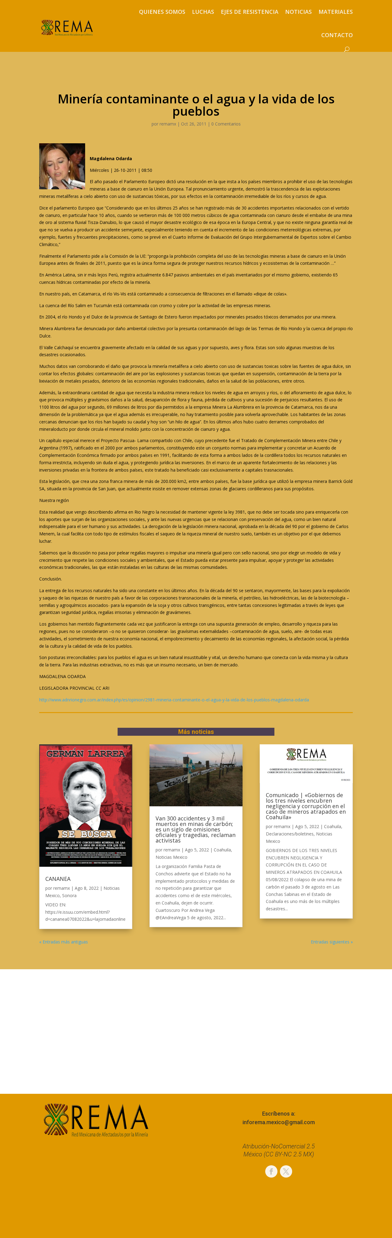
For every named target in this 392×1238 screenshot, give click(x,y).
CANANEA (57, 878)
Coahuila (222, 850)
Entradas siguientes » (332, 942)
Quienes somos (162, 11)
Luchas (203, 11)
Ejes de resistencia (249, 11)
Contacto (337, 35)
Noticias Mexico (171, 857)
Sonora (69, 895)
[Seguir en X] (286, 1171)
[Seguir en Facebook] (271, 1171)
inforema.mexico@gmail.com (279, 1122)
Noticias (298, 11)
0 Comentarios (226, 124)
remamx (168, 124)
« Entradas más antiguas (63, 942)
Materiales (335, 11)
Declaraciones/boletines (290, 834)
